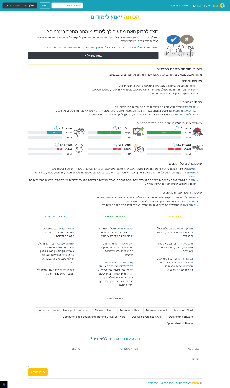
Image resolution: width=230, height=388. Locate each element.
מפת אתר (153, 383)
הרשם (174, 5)
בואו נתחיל (94, 55)
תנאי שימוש (167, 383)
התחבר (185, 5)
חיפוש (45, 5)
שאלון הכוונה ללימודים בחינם (20, 5)
